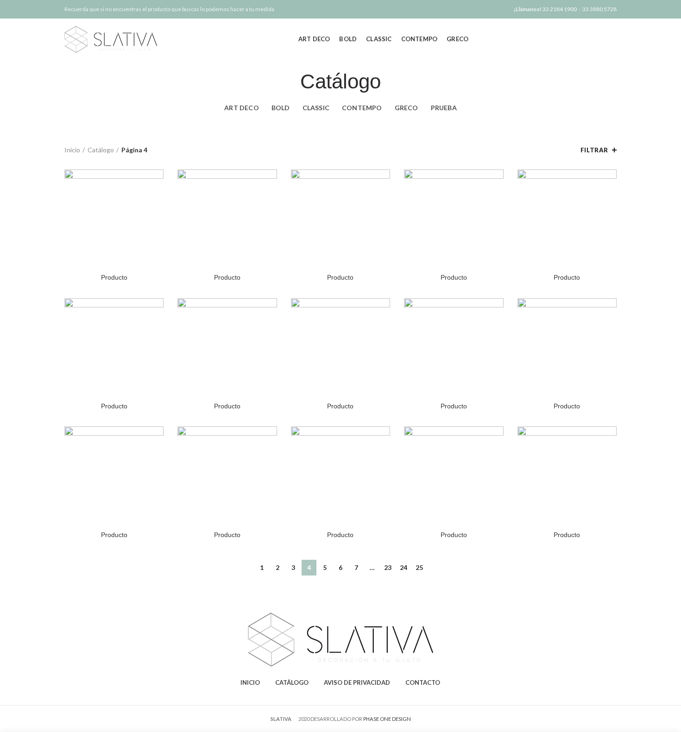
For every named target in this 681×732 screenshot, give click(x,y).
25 (419, 567)
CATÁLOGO (292, 682)
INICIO (250, 682)
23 (387, 567)
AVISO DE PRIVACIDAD (357, 682)
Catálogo (101, 150)
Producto (114, 277)
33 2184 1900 (559, 9)
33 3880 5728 (599, 9)
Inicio (72, 150)
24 (403, 567)
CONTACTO (422, 682)
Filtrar (594, 150)
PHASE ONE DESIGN (387, 719)
